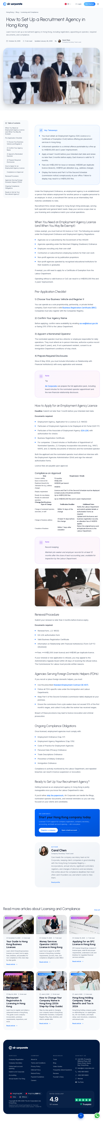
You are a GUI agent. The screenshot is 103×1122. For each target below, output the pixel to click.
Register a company (48, 830)
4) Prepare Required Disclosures (14, 161)
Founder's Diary (58, 1077)
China (14, 1097)
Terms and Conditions (38, 1063)
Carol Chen (66, 40)
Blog (17, 12)
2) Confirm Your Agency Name (15, 149)
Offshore (24, 1097)
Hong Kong (10, 12)
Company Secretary (15, 1063)
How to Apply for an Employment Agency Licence (14, 167)
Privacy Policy (35, 1066)
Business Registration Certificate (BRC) (79, 308)
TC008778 (38, 1106)
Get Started (89, 4)
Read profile (55, 882)
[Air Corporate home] (12, 4)
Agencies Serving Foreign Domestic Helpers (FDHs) (13, 181)
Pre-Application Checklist (13, 138)
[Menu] (98, 4)
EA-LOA (85, 430)
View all (97, 910)
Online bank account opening (16, 1067)
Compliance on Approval (15, 172)
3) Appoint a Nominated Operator (15, 155)
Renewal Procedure (12, 176)
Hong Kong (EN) (17, 1093)
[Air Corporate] (18, 1047)
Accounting (12, 1075)
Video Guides (57, 1066)
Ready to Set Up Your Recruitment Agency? (12, 193)
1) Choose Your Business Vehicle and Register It (15, 143)
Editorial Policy (36, 1070)
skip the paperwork (55, 795)
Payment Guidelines (37, 1077)
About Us (34, 1059)
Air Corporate (51, 386)
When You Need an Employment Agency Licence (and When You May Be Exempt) (14, 131)
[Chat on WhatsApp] (97, 1116)
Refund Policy (35, 1073)
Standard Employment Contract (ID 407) (71, 685)
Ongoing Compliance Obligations (12, 187)
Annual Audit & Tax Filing (17, 1079)
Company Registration (16, 1059)
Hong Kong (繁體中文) (34, 1093)
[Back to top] (81, 1115)
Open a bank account (69, 830)
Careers (33, 1080)
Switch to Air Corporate (16, 1072)
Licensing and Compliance (29, 12)
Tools (55, 1059)
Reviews (56, 1073)
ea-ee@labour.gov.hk (89, 323)
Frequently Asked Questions (62, 1070)
